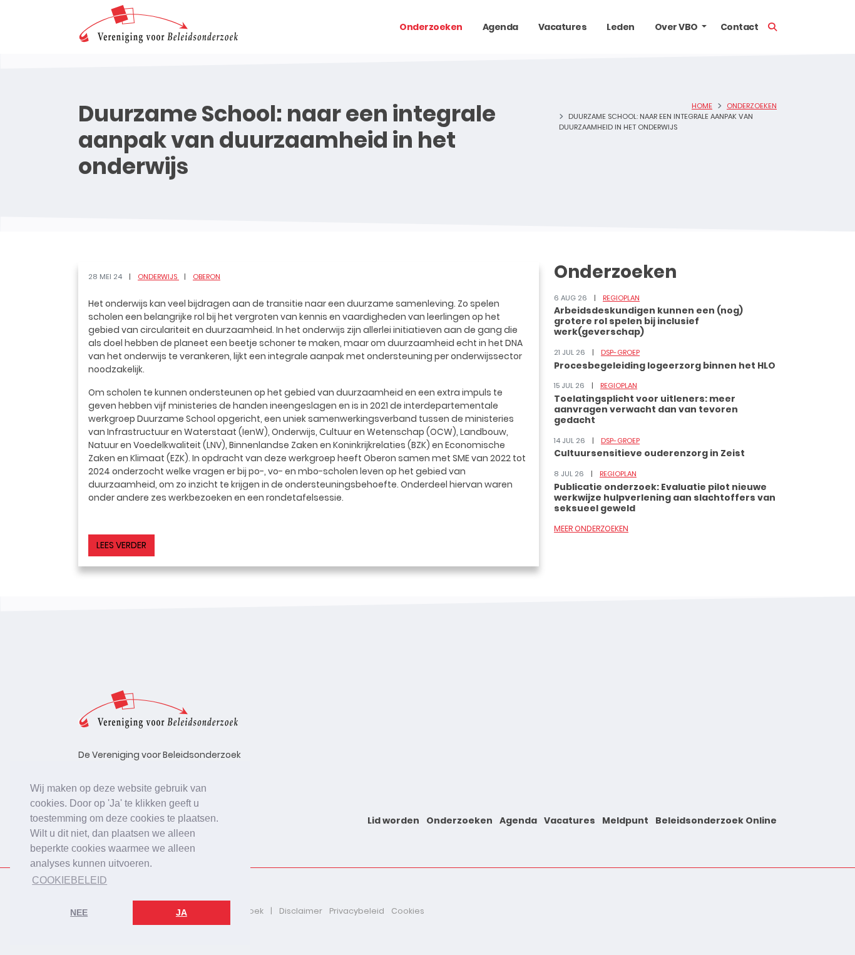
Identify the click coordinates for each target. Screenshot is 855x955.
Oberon (206, 277)
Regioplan (621, 298)
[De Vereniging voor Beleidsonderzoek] (158, 27)
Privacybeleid (356, 911)
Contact (739, 27)
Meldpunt (625, 820)
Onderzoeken (431, 27)
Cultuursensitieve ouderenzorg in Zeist (649, 453)
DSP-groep (620, 352)
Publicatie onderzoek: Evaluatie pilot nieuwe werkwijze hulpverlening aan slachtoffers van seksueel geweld (665, 497)
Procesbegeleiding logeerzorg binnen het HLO (665, 365)
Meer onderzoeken (591, 528)
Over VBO (676, 27)
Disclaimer (300, 911)
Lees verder (121, 545)
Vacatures (562, 27)
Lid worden (393, 820)
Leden (621, 27)
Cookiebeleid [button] (69, 880)
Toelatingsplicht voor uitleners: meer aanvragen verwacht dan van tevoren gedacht (646, 409)
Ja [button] (181, 912)
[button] (704, 27)
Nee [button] (79, 912)
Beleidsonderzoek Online (716, 820)
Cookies (407, 911)
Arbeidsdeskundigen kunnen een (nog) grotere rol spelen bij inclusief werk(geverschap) (648, 321)
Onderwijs (158, 277)
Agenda (500, 27)
